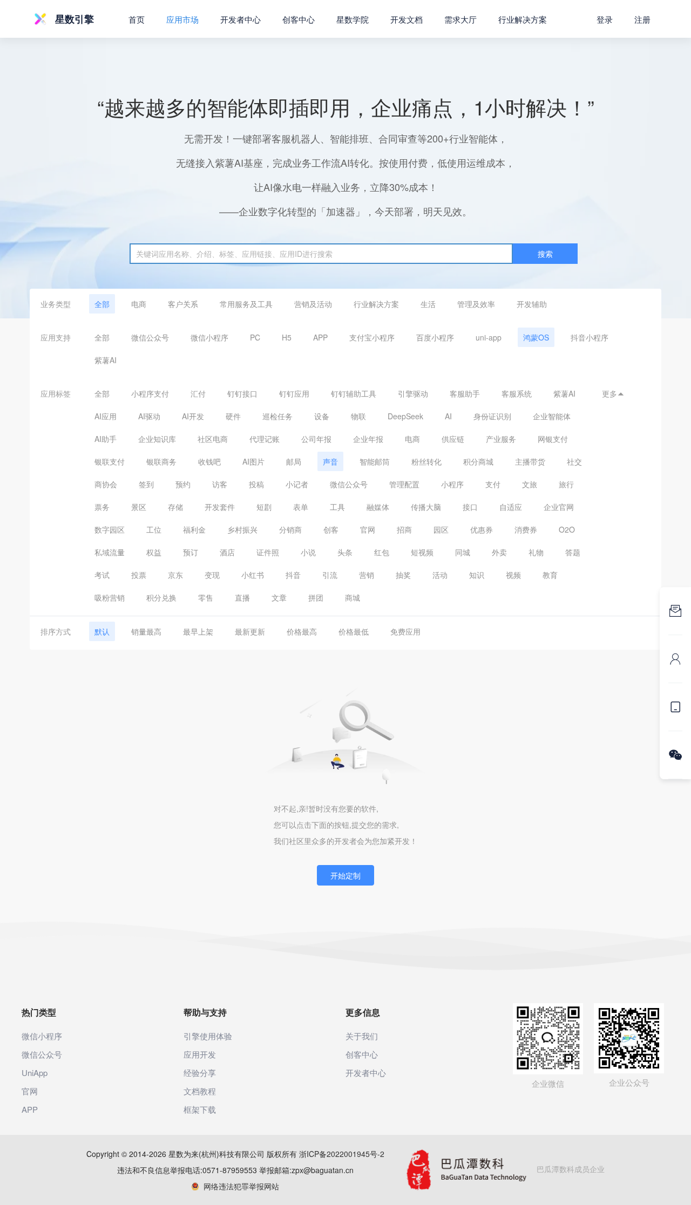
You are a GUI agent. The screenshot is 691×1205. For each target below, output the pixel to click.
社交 (574, 461)
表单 (300, 506)
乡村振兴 (242, 529)
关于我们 (362, 1035)
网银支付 (553, 438)
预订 (190, 552)
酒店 (227, 552)
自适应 (510, 506)
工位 (153, 529)
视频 (513, 574)
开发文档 (406, 19)
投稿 (256, 484)
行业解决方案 (376, 303)
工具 (337, 506)
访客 (219, 484)
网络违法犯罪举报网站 (239, 1186)
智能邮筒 (375, 461)
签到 (146, 484)
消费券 (525, 529)
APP (320, 337)
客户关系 (183, 303)
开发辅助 (532, 303)
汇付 (198, 393)
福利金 (194, 529)
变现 (212, 574)
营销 (366, 574)
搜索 (545, 253)
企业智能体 (552, 416)
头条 (345, 552)
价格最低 (353, 631)
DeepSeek (405, 416)
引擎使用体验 (208, 1035)
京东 (175, 574)
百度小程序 (435, 337)
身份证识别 (492, 416)
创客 (330, 529)
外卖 (499, 552)
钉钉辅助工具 (353, 393)
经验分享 (200, 1072)
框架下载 (200, 1109)
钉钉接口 (242, 393)
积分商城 (478, 461)
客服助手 (465, 393)
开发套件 (220, 506)
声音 (330, 461)
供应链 (453, 438)
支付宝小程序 (372, 337)
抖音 (293, 574)
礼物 (536, 552)
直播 (242, 597)
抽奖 (403, 574)
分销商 (290, 529)
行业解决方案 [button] (522, 19)
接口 (470, 506)
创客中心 (298, 19)
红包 (381, 552)
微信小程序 (209, 337)
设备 (321, 416)
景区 (138, 506)
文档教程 (200, 1091)
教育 (550, 574)
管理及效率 (476, 303)
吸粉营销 (109, 597)
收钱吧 (209, 461)
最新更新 (250, 631)
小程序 (452, 484)
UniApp (35, 1072)
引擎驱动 (413, 393)
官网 (367, 529)
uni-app (489, 337)
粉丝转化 (426, 461)
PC (255, 337)
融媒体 (378, 506)
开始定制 (345, 875)
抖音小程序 (589, 337)
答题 (572, 552)
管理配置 (404, 484)
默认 (102, 631)
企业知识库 (157, 438)
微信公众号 (150, 337)
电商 (138, 303)
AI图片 (253, 461)
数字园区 (109, 529)
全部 (102, 303)
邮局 (293, 461)
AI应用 (105, 416)
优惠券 (481, 529)
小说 (308, 552)
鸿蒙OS (536, 337)
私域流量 (109, 552)
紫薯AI (105, 360)
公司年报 (316, 438)
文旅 (529, 484)
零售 (205, 597)
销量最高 (146, 631)
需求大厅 (460, 19)
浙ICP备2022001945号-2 (341, 1153)
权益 (153, 552)
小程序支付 (150, 393)
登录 (605, 19)
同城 (462, 552)
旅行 (566, 484)
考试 (102, 574)
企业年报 (368, 438)
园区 (441, 529)
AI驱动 (149, 416)
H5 (287, 337)
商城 (352, 597)
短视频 (422, 552)
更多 (613, 393)
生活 (428, 303)
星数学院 (352, 19)
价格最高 (302, 631)
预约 (183, 484)
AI (448, 416)
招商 (404, 529)
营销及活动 (313, 303)
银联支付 (109, 461)
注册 (642, 19)
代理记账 (264, 438)
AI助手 (105, 438)
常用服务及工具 (246, 303)
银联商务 (161, 461)
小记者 (297, 484)
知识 (476, 574)
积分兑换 (161, 597)
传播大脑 (426, 506)
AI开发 (193, 416)
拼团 (315, 597)
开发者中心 (240, 19)
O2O (567, 529)
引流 (329, 574)
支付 (492, 484)
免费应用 (405, 631)
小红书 (252, 574)
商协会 (105, 484)
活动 (440, 574)
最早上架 (198, 631)
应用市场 (182, 19)
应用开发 (200, 1054)
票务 (102, 506)
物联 (358, 416)
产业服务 (501, 438)
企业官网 (559, 506)
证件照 (267, 552)
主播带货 (530, 461)
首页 (136, 19)
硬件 (233, 416)
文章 (279, 597)
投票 (138, 574)
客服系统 (517, 393)
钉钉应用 (294, 393)
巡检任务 (277, 416)
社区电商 (213, 438)
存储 (175, 506)
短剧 (264, 506)
